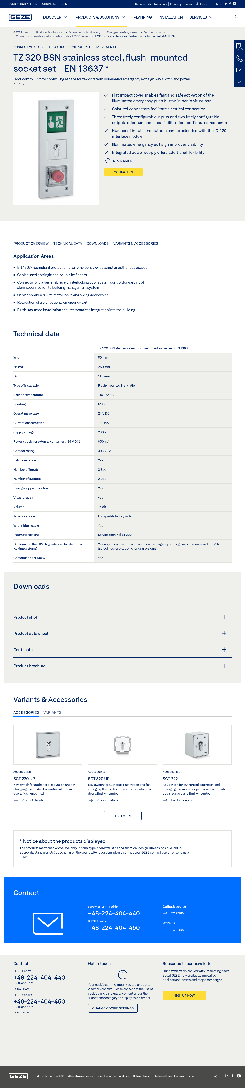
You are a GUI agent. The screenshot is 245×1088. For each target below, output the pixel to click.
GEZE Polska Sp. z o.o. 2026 (49, 1075)
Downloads (98, 243)
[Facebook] (230, 4)
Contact (20, 963)
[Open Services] (211, 17)
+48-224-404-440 (114, 913)
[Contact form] (239, 70)
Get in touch (99, 963)
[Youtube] (234, 4)
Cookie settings (163, 1075)
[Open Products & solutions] (123, 17)
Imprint (191, 1075)
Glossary (179, 1075)
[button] (203, 4)
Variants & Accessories (135, 243)
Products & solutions (97, 17)
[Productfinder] (239, 47)
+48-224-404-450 (114, 927)
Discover (52, 17)
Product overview (31, 243)
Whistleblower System (80, 1075)
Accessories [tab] (26, 712)
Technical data (67, 243)
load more (123, 816)
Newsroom (160, 4)
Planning (143, 17)
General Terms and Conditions (113, 1075)
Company (175, 4)
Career (188, 4)
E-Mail (25, 856)
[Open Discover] (65, 17)
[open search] (234, 16)
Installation (170, 17)
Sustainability (143, 4)
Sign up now (184, 995)
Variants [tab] (52, 712)
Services (198, 17)
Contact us (123, 172)
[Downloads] (239, 81)
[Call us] (239, 58)
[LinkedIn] (226, 4)
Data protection (142, 1075)
